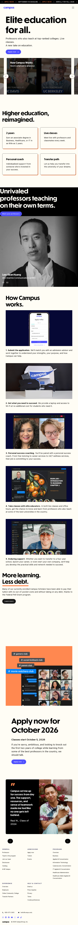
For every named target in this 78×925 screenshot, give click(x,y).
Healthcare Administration (61, 872)
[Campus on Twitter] (18, 917)
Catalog (4, 866)
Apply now (30, 852)
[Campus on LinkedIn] (5, 917)
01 (3, 282)
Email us (29, 886)
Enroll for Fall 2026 (65, 2)
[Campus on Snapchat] (15, 917)
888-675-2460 (9, 912)
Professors (5, 852)
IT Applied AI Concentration (61, 869)
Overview (56, 852)
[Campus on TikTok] (21, 917)
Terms (29, 896)
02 (7, 282)
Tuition (29, 856)
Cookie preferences (33, 900)
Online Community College (10, 893)
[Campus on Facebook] (9, 917)
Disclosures (5, 862)
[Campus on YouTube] (12, 917)
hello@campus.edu (26, 912)
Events (29, 859)
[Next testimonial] (67, 841)
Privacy (29, 893)
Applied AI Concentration (60, 859)
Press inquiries (31, 890)
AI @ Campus (6, 869)
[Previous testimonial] (10, 841)
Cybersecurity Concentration (62, 866)
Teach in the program (9, 856)
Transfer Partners (7, 896)
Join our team (6, 859)
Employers (5, 890)
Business (55, 856)
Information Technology (60, 862)
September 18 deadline (28, 2)
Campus (9, 8)
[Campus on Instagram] (3, 917)
